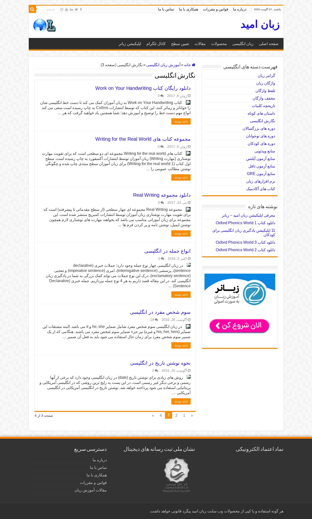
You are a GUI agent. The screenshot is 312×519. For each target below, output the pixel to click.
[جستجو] (32, 9)
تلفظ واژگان (265, 91)
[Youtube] (66, 9)
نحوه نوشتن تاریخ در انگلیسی (160, 363)
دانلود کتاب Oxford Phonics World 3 (245, 242)
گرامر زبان (266, 76)
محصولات (219, 44)
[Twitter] (76, 9)
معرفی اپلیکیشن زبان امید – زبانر (248, 215)
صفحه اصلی (269, 44)
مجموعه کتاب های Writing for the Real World (143, 139)
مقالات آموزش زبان (91, 490)
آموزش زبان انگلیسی (163, 65)
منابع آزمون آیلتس (260, 159)
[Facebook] (80, 9)
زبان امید (260, 24)
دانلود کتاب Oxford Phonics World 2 (245, 250)
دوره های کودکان (261, 143)
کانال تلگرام (156, 44)
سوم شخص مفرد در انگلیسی (160, 312)
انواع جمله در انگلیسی (167, 251)
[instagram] (62, 9)
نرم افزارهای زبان (260, 181)
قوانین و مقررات (215, 9)
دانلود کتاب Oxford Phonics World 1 (245, 223)
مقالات (200, 44)
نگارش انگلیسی (262, 121)
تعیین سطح (180, 44)
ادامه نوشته (181, 121)
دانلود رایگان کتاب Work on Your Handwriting (143, 88)
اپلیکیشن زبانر (130, 44)
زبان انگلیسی (243, 44)
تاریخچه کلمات (263, 106)
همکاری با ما (188, 9)
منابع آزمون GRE (261, 174)
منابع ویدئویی (264, 151)
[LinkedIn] (71, 9)
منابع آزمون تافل (261, 166)
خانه (188, 65)
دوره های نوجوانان (260, 136)
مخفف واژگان (264, 98)
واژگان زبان (265, 83)
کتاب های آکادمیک (260, 189)
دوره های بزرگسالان (259, 128)
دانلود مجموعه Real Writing (162, 195)
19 (152, 320)
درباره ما (239, 9)
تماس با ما (166, 9)
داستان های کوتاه (261, 113)
